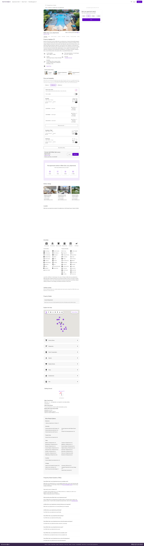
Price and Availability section (67, 484)
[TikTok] (142, 544)
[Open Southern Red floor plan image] (75, 132)
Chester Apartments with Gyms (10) (51, 430)
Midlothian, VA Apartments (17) (67, 444)
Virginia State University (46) (66, 470)
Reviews (67, 36)
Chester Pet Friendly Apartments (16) (68, 431)
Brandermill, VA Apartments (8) (67, 454)
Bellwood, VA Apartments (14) (50, 442)
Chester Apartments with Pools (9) (51, 431)
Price (49, 36)
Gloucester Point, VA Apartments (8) (51, 449)
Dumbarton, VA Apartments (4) (50, 453)
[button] (60, 324)
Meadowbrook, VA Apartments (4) (51, 444)
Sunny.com (73, 544)
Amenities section (75, 500)
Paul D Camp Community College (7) (51, 469)
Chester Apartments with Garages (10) (52, 428)
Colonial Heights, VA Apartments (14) (52, 447)
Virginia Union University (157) (50, 467)
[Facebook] (135, 544)
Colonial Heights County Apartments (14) (52, 460)
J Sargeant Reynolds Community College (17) (68, 468)
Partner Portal (84, 544)
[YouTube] (138, 544)
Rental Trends (53, 544)
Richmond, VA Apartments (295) (67, 453)
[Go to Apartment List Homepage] (6, 2)
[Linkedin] (133, 544)
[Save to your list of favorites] (77, 11)
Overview (45, 36)
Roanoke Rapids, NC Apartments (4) (68, 446)
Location (59, 36)
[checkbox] (50, 172)
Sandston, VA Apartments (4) (50, 451)
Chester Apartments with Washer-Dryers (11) (68, 429)
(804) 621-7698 (46, 34)
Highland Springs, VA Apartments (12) (68, 447)
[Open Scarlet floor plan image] (75, 100)
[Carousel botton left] (45, 20)
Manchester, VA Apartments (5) (67, 451)
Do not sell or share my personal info (92, 544)
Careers (49, 544)
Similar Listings (53, 36)
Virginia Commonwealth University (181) (52, 465)
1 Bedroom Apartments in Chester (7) (52, 423)
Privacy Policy (61, 544)
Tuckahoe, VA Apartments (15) (66, 442)
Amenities (63, 36)
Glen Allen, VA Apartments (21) (67, 449)
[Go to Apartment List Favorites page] (131, 2)
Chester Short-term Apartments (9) (51, 437)
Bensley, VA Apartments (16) (50, 446)
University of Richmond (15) (66, 465)
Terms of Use (66, 544)
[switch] (75, 94)
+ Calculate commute (68, 57)
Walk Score (61, 391)
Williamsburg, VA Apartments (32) (51, 454)
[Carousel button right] (78, 20)
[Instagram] (140, 544)
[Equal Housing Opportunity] (132, 544)
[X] (137, 544)
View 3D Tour (48, 66)
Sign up (139, 1)
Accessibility (78, 544)
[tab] (47, 85)
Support (57, 544)
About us (46, 544)
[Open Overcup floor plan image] (75, 140)
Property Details (73, 36)
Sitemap (70, 544)
